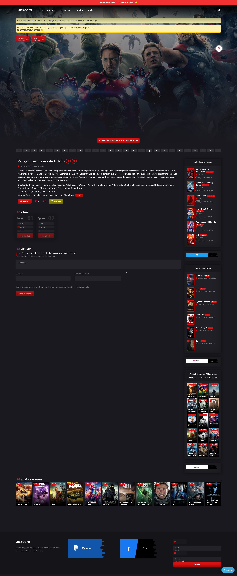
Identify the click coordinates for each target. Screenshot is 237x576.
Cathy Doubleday (33, 184)
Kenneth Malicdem (96, 184)
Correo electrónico (82, 273)
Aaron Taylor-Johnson (53, 194)
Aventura (36, 191)
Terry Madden (64, 188)
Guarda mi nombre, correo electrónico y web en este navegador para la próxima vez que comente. (52, 287)
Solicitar (80, 10)
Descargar (25, 236)
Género (180, 553)
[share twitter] (74, 161)
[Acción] (197, 559)
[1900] (197, 548)
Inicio (41, 10)
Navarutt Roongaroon (158, 184)
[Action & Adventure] (197, 561)
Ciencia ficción (48, 191)
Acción (28, 191)
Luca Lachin (141, 184)
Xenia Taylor (77, 188)
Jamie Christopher (50, 184)
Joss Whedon (80, 184)
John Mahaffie (66, 184)
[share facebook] (68, 161)
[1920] (197, 550)
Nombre (19, 273)
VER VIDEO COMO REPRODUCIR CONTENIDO (118, 140)
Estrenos (51, 10)
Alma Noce (69, 194)
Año (178, 542)
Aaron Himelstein (34, 194)
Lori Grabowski (128, 184)
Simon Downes (32, 188)
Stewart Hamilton (48, 188)
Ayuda (90, 10)
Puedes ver (65, 10)
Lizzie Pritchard (113, 184)
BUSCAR (197, 564)
